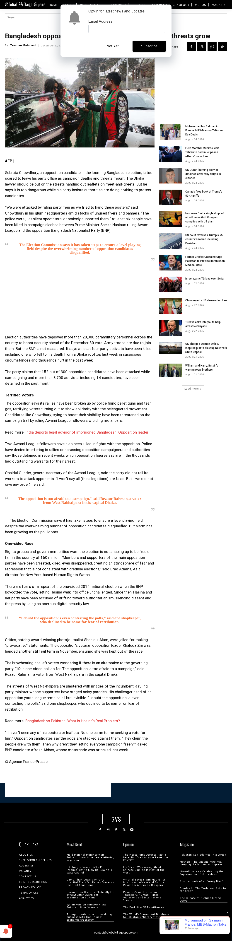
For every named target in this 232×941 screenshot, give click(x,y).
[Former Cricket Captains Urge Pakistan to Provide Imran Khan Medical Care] (170, 262)
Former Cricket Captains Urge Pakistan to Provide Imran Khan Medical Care (205, 261)
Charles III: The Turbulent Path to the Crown (203, 889)
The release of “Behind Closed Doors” (200, 899)
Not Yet (112, 46)
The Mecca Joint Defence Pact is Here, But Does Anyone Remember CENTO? (146, 857)
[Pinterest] (116, 829)
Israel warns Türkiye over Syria (204, 278)
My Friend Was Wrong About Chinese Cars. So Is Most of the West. (144, 870)
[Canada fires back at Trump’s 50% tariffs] (170, 197)
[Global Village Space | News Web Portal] (25, 4)
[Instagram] (108, 829)
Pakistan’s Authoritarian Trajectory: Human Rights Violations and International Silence (142, 896)
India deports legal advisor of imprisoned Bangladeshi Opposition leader (86, 432)
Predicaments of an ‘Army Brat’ (201, 881)
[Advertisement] (80, 299)
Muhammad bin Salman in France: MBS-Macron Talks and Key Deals (204, 130)
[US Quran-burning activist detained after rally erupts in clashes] (170, 175)
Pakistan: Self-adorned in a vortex (203, 855)
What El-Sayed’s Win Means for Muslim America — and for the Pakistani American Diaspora (144, 882)
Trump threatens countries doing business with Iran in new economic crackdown (89, 917)
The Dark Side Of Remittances (143, 907)
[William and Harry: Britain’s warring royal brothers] (170, 370)
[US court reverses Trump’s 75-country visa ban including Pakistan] (170, 241)
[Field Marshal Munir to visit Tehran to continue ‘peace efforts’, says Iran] (170, 154)
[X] (201, 46)
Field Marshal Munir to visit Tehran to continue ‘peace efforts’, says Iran (202, 152)
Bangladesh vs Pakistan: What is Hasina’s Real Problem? (72, 721)
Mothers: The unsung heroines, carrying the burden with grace (201, 863)
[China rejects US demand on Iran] (170, 306)
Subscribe (149, 46)
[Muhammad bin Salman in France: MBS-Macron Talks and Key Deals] (170, 132)
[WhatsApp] (212, 46)
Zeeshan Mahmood (23, 45)
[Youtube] (132, 829)
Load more (191, 389)
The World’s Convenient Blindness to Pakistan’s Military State (146, 915)
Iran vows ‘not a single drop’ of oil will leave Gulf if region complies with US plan (204, 217)
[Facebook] (191, 46)
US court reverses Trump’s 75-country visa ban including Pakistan (204, 239)
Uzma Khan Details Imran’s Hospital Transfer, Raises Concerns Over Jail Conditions (90, 882)
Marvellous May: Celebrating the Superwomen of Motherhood (202, 872)
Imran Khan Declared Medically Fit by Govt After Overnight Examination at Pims (90, 895)
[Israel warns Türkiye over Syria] (170, 284)
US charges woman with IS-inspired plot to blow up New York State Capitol (206, 348)
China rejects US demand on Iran (206, 300)
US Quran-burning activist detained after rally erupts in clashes (203, 174)
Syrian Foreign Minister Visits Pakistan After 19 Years (86, 906)
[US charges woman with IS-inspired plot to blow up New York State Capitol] (170, 348)
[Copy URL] (222, 46)
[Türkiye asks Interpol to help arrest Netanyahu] (170, 328)
